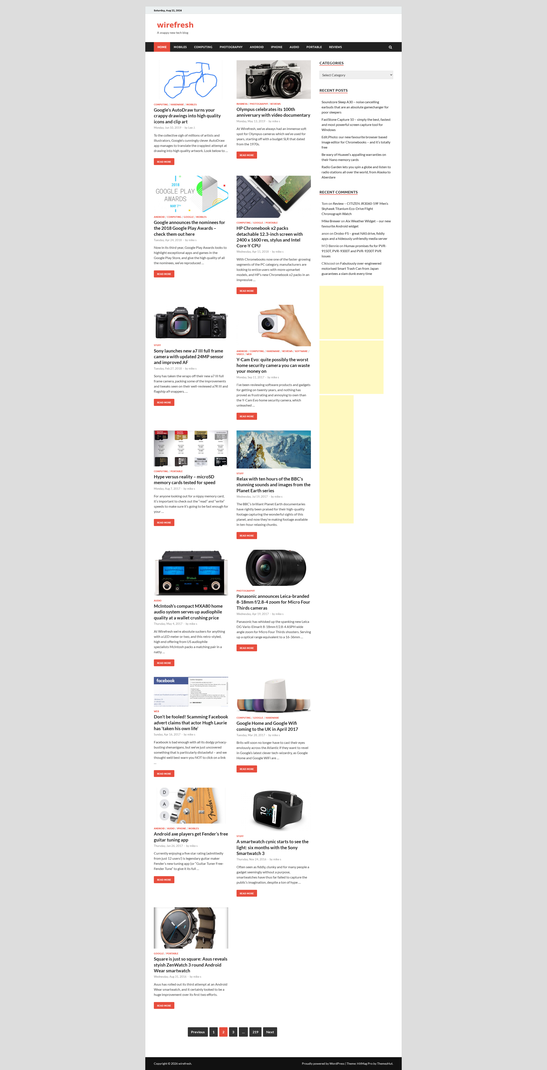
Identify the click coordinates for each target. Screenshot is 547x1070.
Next (270, 1032)
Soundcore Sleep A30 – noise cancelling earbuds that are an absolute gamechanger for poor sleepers (355, 107)
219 (255, 1032)
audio (294, 47)
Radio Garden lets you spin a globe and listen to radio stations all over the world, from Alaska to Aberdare (356, 172)
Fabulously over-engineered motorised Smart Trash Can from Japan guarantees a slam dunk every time (351, 268)
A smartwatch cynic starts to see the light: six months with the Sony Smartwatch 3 (273, 847)
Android (159, 216)
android (257, 47)
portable (314, 47)
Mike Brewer (331, 221)
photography (231, 47)
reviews (335, 47)
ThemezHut (385, 1063)
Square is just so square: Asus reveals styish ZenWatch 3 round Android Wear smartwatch (190, 964)
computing (203, 47)
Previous (198, 1032)
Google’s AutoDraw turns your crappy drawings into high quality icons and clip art (187, 115)
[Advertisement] (351, 312)
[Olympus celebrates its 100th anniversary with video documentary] (274, 80)
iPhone (181, 828)
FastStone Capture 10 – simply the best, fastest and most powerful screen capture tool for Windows (356, 124)
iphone (276, 47)
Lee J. (191, 127)
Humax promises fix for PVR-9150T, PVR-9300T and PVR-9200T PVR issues (354, 251)
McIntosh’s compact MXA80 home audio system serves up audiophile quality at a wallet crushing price (188, 611)
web (248, 354)
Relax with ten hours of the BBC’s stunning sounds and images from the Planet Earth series (273, 484)
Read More (162, 160)
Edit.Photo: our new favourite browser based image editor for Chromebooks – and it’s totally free (356, 142)
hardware (177, 104)
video (240, 354)
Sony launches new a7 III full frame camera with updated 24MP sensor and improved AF (189, 356)
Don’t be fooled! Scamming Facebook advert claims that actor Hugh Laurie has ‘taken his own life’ (191, 722)
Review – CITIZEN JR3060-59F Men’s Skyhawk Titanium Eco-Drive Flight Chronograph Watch (355, 208)
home (161, 47)
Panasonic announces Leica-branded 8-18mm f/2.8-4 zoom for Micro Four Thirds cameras (273, 601)
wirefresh (175, 24)
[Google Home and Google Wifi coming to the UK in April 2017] (274, 695)
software (301, 351)
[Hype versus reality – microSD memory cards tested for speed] (191, 449)
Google (189, 216)
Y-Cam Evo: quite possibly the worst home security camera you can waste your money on (273, 365)
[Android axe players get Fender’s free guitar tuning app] (191, 806)
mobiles (180, 47)
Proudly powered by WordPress (323, 1063)
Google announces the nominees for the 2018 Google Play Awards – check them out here (189, 228)
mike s (276, 121)
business (242, 103)
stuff (157, 345)
